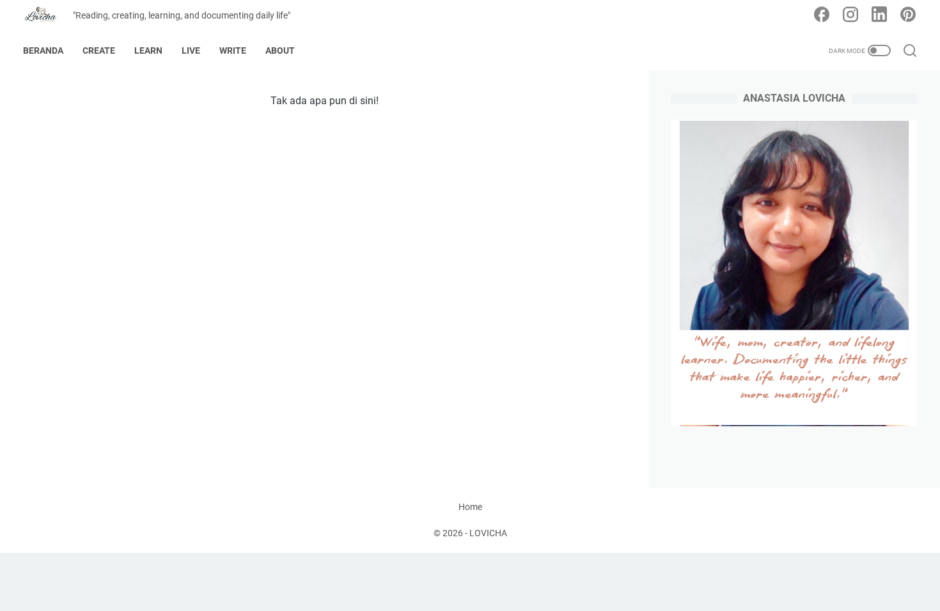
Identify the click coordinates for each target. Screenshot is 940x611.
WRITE (232, 50)
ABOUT (280, 50)
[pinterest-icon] (908, 15)
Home (470, 507)
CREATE (98, 50)
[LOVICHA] (48, 15)
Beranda (43, 50)
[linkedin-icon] (879, 15)
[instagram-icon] (850, 15)
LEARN (148, 50)
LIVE (191, 50)
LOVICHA (488, 533)
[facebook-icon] (822, 15)
